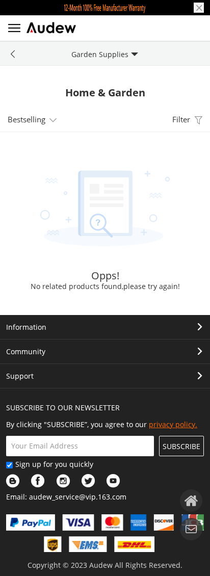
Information (26, 327)
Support (20, 376)
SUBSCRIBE (181, 446)
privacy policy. (173, 424)
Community (25, 351)
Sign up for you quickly (54, 464)
